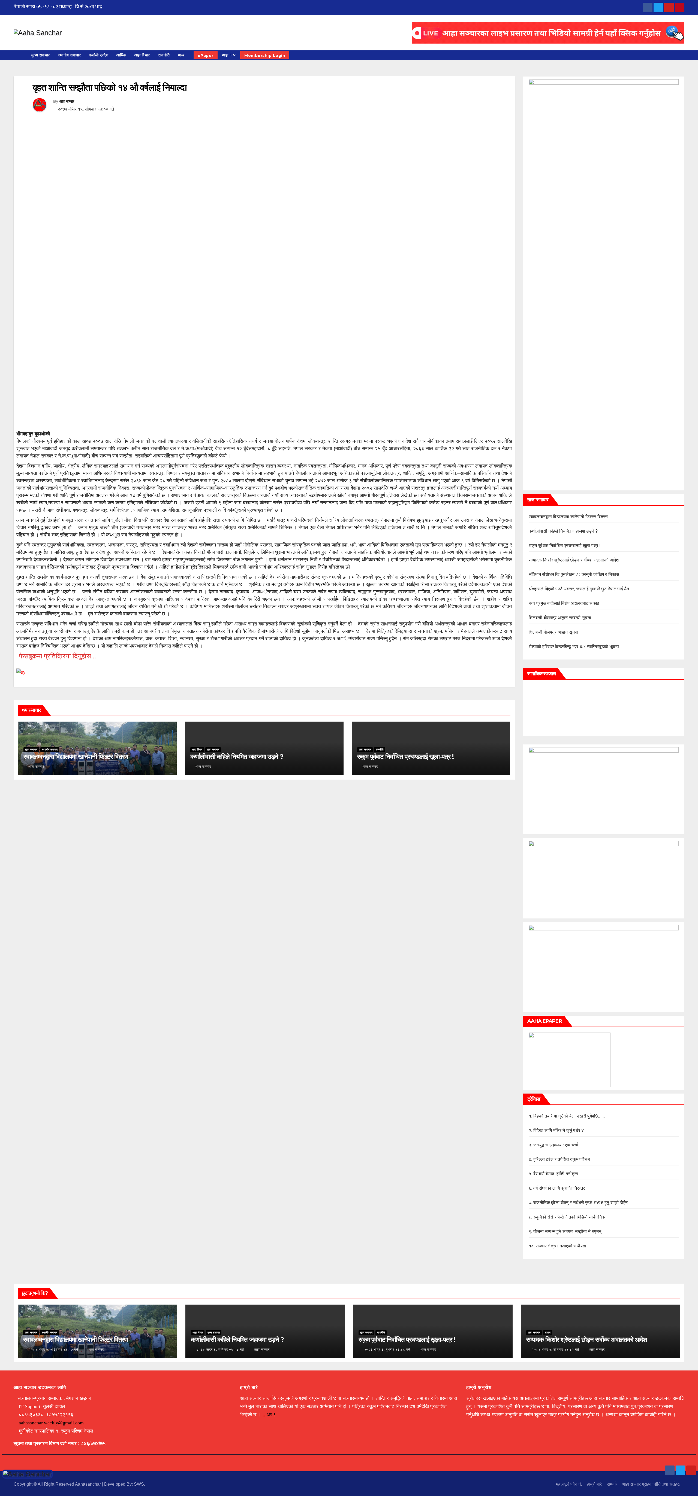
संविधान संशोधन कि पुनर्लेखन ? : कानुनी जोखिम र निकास (574, 574)
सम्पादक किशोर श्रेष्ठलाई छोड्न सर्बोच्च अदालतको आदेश (574, 560)
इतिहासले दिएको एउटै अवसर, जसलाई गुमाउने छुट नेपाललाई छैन (579, 589)
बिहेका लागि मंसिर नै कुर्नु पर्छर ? (558, 1130)
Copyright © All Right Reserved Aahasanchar (58, 1484)
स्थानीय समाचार (69, 55)
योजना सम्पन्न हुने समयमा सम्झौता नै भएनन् (567, 1231)
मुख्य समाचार (40, 55)
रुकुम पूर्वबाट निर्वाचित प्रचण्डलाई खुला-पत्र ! (405, 757)
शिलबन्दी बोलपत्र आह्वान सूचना (554, 632)
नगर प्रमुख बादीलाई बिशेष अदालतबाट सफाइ (564, 603)
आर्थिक (121, 55)
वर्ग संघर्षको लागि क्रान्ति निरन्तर (559, 1188)
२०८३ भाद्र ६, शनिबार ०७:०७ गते (220, 1349)
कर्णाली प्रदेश (98, 55)
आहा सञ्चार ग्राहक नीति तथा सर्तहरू (651, 1484)
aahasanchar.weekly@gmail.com (51, 1422)
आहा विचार (142, 55)
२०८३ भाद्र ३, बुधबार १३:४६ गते (387, 1349)
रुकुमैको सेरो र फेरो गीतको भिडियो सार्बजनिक (569, 1217)
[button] (682, 55)
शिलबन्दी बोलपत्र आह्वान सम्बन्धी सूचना (560, 617)
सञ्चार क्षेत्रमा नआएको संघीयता (561, 1246)
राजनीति (164, 55)
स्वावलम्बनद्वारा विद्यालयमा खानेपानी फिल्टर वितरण (75, 757)
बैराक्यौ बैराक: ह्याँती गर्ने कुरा (555, 1173)
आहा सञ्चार (66, 101)
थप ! (271, 1414)
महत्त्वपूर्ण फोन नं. (569, 1484)
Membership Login (264, 55)
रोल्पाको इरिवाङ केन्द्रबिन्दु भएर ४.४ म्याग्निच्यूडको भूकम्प (574, 646)
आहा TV (229, 55)
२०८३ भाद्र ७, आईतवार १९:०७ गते (53, 1349)
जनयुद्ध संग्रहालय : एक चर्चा (555, 1145)
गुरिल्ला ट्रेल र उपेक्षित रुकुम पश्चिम (561, 1159)
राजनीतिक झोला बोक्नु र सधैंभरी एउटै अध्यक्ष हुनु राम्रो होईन (580, 1202)
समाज (547, 1332)
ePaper (205, 55)
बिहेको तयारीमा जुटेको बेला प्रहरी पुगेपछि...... (569, 1116)
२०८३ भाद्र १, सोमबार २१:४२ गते (555, 1349)
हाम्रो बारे (594, 1484)
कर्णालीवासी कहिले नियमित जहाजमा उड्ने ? (236, 757)
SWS (139, 1484)
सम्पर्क (612, 1484)
